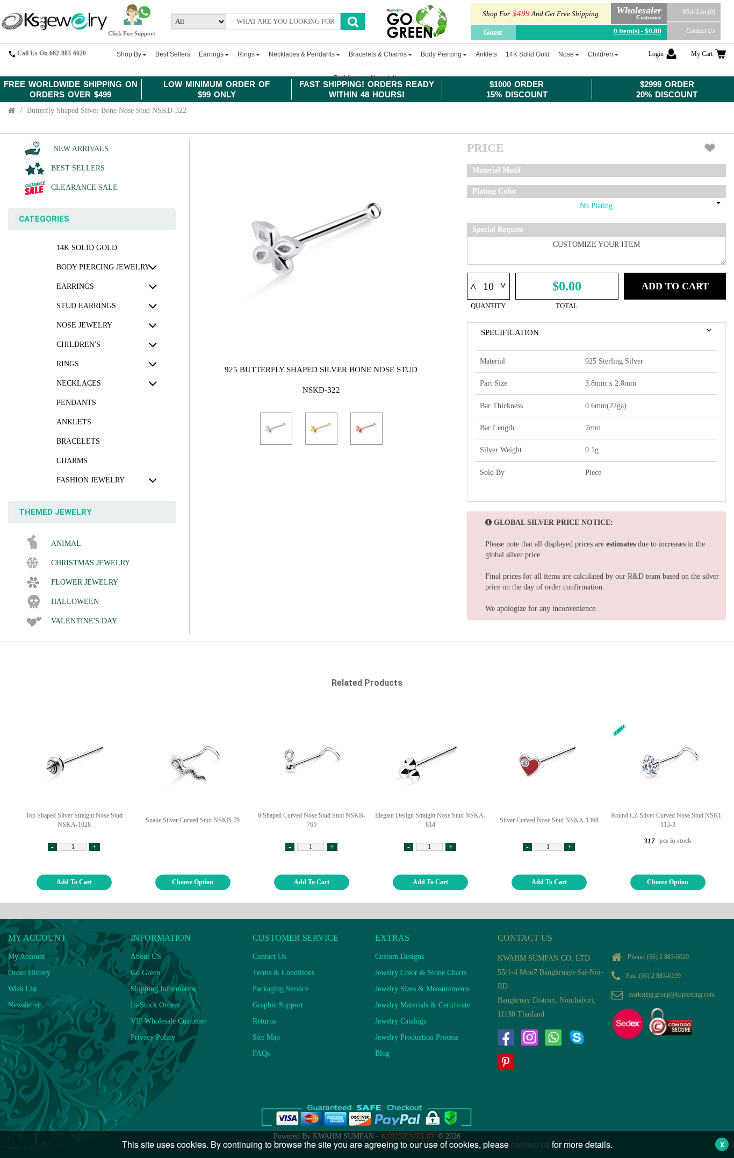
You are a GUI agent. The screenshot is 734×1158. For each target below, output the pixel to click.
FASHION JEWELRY (90, 480)
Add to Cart (675, 286)
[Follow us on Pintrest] (506, 1062)
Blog (382, 1053)
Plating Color (494, 191)
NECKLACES (78, 383)
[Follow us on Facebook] (506, 1037)
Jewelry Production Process (416, 1037)
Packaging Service (280, 989)
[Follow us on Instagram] (529, 1037)
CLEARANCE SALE (84, 187)
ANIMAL (66, 543)
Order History (29, 973)
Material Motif (496, 170)
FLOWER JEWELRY (84, 582)
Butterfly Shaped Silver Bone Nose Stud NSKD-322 (106, 110)
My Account (26, 957)
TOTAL (567, 306)
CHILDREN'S (78, 344)
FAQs (261, 1053)
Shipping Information (164, 989)
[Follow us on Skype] (577, 1037)
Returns (264, 1021)
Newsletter (24, 1005)
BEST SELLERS (78, 168)
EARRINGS (75, 286)
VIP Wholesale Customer (169, 1021)
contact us (530, 1144)
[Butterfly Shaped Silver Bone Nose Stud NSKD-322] (276, 429)
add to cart (74, 882)
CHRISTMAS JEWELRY (90, 563)
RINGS (67, 364)
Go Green (145, 973)
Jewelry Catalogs (400, 1021)
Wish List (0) (698, 12)
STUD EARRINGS (86, 306)
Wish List (22, 989)
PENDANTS (76, 403)
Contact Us (700, 30)
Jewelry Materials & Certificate (422, 1005)
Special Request (497, 229)
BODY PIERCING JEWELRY (103, 267)
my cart (702, 54)
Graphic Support (278, 1005)
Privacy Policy (153, 1037)
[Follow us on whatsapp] (553, 1037)
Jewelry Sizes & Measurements (422, 989)
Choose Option (192, 882)
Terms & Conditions (283, 973)
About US (146, 957)
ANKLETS (73, 422)
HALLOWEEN (75, 602)
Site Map (266, 1037)
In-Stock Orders (155, 1005)
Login (656, 54)
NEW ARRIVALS (80, 149)
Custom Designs (399, 957)
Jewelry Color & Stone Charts (420, 973)
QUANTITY (488, 306)
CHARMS (72, 461)
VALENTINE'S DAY (84, 621)
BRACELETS (78, 441)
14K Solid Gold (86, 248)
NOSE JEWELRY (84, 325)
